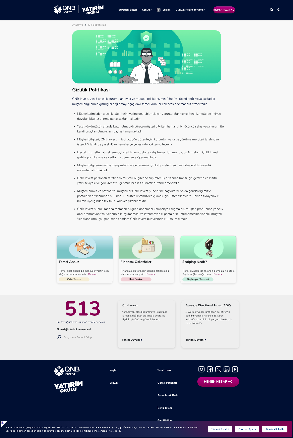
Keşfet (113, 370)
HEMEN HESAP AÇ (224, 9)
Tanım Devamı (131, 340)
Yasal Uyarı (164, 370)
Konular (146, 10)
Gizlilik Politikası (167, 383)
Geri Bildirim (164, 420)
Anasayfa (77, 25)
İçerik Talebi (164, 408)
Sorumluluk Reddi (168, 395)
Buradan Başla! (127, 10)
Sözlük (166, 10)
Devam (92, 274)
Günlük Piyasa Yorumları (190, 10)
